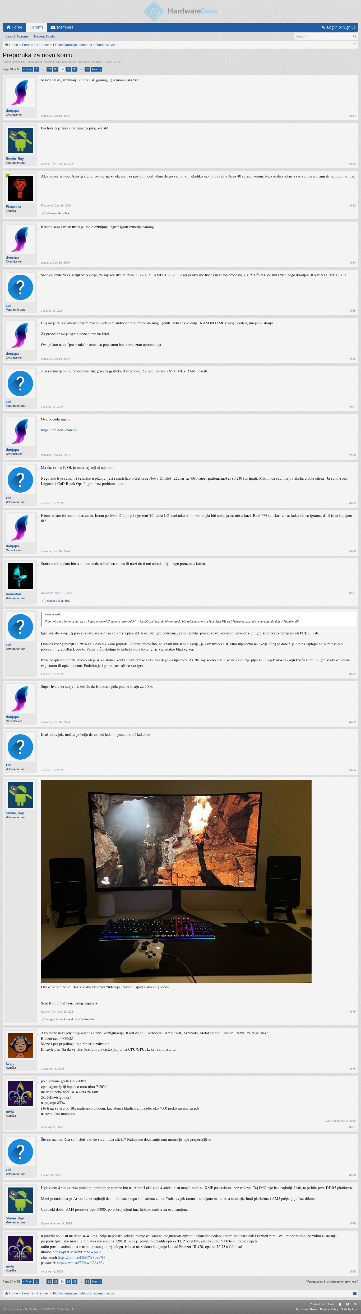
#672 (352, 674)
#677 (352, 1127)
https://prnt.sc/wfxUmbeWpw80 (77, 1251)
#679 (352, 1223)
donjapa (12, 111)
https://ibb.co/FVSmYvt (59, 429)
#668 (352, 454)
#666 (352, 358)
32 (49, 69)
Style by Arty (349, 1309)
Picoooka (13, 207)
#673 (352, 722)
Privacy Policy (329, 1309)
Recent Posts (44, 36)
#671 (352, 593)
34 (62, 69)
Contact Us (317, 1304)
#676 (352, 1068)
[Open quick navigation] (355, 45)
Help (331, 1304)
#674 (352, 770)
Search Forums (17, 36)
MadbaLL (97, 61)
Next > (96, 69)
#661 (352, 115)
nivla (10, 1112)
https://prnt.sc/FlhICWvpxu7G (81, 1257)
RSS (355, 1304)
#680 (352, 1271)
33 (55, 69)
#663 (352, 205)
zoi (8, 305)
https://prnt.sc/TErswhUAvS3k (80, 1262)
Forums (36, 27)
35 (68, 69)
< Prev (27, 69)
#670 (352, 551)
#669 (352, 503)
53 (87, 69)
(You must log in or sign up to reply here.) (332, 1281)
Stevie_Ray (15, 159)
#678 (352, 1175)
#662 (352, 163)
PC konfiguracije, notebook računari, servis (48, 61)
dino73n (79, 1019)
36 (74, 69)
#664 (352, 262)
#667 (352, 406)
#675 (352, 1011)
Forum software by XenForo (40, 1309)
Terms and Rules (306, 1309)
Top (347, 1304)
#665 (352, 310)
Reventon (13, 594)
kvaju (10, 1063)
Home (340, 1304)
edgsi (50, 1019)
